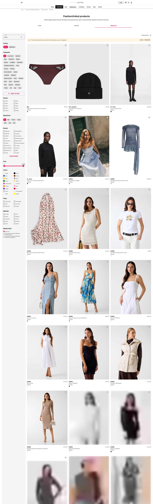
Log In (141, 40)
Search (5, 34)
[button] (5, 47)
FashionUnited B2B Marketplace (32, 9)
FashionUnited (44, 9)
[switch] (149, 35)
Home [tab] (39, 25)
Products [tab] (113, 25)
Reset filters (15, 93)
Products (51, 9)
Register (147, 40)
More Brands (14, 156)
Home (22, 9)
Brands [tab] (76, 25)
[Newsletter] (125, 3)
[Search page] (128, 3)
